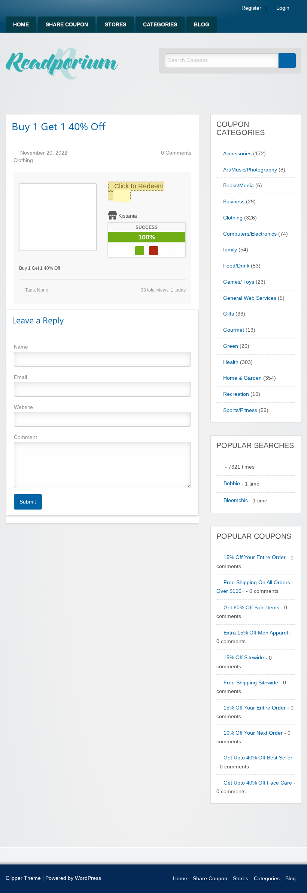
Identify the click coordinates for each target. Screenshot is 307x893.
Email (20, 377)
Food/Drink (236, 266)
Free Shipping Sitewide (251, 683)
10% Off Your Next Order (253, 733)
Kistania (127, 216)
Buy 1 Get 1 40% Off (58, 126)
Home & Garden (242, 378)
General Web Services (249, 298)
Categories (160, 24)
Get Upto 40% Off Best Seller (258, 758)
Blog (201, 24)
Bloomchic (236, 500)
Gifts (228, 314)
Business (233, 201)
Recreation (236, 394)
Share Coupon (67, 24)
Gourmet (233, 330)
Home (21, 24)
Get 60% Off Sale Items (251, 607)
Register (250, 8)
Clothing (23, 160)
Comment (25, 437)
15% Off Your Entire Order (255, 557)
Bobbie (232, 483)
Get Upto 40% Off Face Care (258, 783)
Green (230, 346)
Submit (27, 502)
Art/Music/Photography (250, 170)
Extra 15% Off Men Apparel (256, 633)
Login (282, 8)
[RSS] (299, 9)
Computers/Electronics (250, 234)
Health (230, 362)
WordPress (88, 878)
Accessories (237, 153)
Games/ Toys (238, 282)
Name (21, 347)
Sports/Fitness (240, 410)
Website (23, 407)
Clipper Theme (23, 878)
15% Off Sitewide (244, 657)
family (230, 250)
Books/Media (238, 185)
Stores (115, 24)
